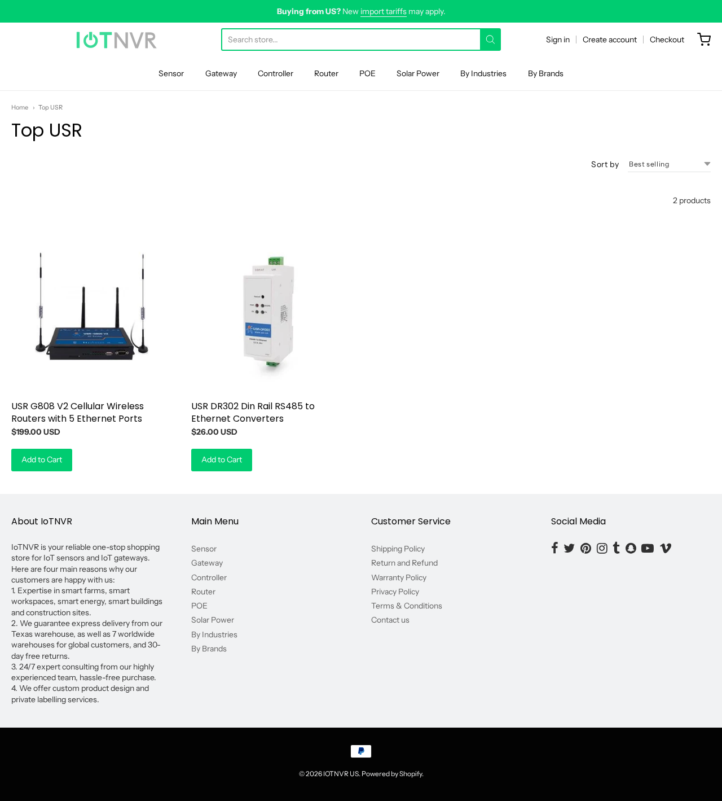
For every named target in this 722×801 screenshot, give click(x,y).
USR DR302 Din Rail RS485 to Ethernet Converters (253, 412)
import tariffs (383, 11)
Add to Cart (41, 459)
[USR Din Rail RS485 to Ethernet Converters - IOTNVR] (271, 312)
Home (19, 107)
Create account (610, 39)
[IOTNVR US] (116, 39)
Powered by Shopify (392, 773)
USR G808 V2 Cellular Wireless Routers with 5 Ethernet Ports (77, 412)
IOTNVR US (341, 773)
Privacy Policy (395, 591)
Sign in (558, 39)
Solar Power (418, 73)
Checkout (667, 39)
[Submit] (490, 39)
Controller (275, 73)
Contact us (390, 620)
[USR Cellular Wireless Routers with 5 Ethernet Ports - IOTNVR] (91, 312)
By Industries (483, 73)
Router (326, 73)
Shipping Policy (398, 549)
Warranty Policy (398, 577)
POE (367, 73)
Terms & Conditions (406, 606)
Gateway (221, 73)
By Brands (545, 73)
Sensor (171, 73)
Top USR (50, 107)
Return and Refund (404, 563)
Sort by (605, 164)
